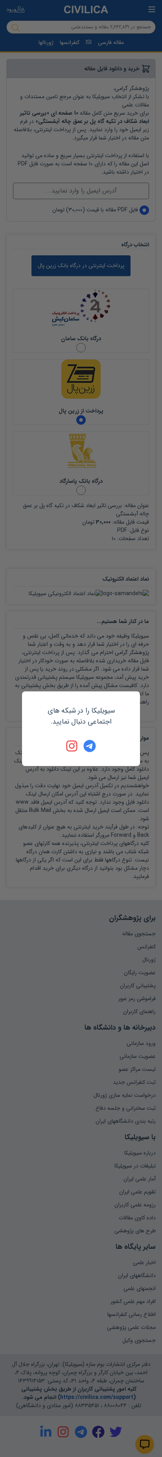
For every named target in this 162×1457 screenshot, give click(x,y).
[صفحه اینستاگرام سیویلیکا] (72, 746)
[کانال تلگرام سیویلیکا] (89, 746)
